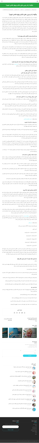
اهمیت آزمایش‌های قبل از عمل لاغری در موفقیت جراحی (22, 385)
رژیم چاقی (30, 222)
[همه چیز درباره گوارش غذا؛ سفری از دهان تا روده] (34, 373)
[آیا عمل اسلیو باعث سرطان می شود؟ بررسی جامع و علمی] (34, 396)
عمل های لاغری (34, 427)
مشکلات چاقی (26, 216)
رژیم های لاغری (27, 9)
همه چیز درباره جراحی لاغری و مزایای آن (24, 380)
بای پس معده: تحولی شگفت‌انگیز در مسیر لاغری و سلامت (21, 408)
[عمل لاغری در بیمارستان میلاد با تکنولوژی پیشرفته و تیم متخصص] (34, 377)
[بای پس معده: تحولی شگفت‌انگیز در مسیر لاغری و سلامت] (34, 409)
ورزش (36, 434)
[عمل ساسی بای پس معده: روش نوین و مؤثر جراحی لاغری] (34, 391)
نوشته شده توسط (7, 9)
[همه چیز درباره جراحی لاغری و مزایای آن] (34, 382)
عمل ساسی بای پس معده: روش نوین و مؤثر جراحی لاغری (21, 390)
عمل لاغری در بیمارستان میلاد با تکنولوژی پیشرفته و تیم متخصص (20, 376)
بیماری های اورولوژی (34, 429)
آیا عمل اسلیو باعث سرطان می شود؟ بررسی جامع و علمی (21, 394)
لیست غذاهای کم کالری (28, 119)
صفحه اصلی (35, 424)
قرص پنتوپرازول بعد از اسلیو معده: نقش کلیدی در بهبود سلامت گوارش (19, 399)
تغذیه (36, 432)
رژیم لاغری (16, 64)
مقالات (21, 9)
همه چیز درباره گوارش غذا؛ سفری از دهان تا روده (23, 371)
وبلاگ (36, 425)
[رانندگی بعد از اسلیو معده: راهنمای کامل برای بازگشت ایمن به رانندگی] (34, 405)
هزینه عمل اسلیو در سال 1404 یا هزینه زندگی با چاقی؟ (22, 367)
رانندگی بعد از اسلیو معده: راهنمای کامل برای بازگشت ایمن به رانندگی (20, 403)
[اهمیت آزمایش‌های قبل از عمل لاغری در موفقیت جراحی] (34, 386)
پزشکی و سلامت (34, 431)
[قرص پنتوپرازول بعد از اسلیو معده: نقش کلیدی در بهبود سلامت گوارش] (34, 400)
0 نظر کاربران (16, 9)
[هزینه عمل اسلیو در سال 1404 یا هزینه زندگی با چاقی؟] (34, 368)
